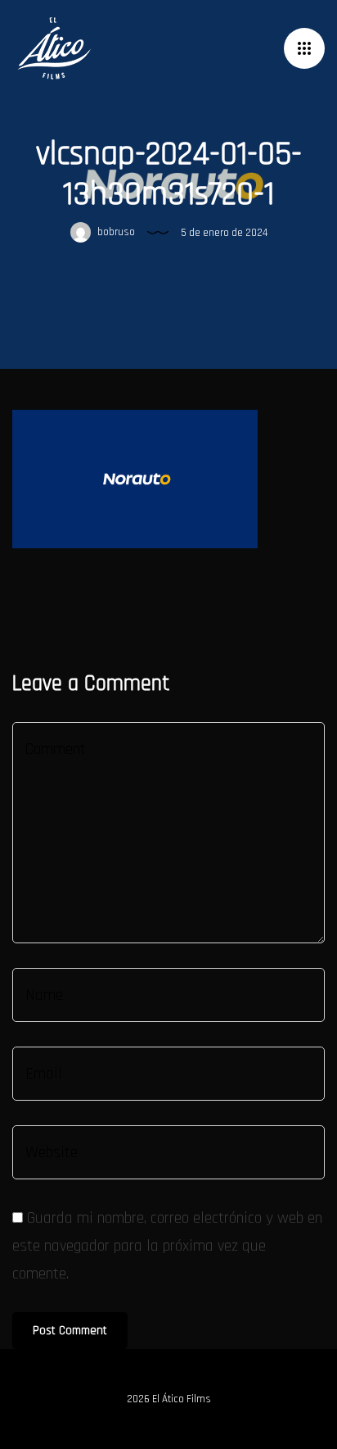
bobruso (115, 231)
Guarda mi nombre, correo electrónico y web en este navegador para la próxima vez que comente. (167, 1245)
